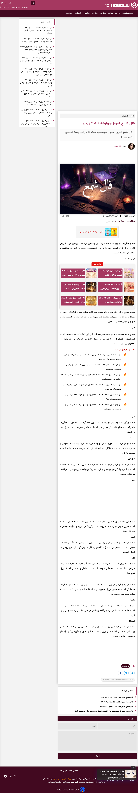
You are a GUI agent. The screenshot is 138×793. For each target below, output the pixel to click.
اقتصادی (78, 13)
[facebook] (120, 674)
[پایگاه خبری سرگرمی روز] (121, 5)
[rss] (10, 3)
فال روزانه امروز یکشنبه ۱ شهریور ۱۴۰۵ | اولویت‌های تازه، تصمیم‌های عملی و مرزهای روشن (36, 82)
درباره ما (69, 13)
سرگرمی (103, 13)
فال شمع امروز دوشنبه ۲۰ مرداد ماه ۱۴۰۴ (117, 697)
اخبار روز (95, 13)
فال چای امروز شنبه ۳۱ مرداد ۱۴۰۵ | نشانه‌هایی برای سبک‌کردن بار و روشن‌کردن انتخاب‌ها (110, 300)
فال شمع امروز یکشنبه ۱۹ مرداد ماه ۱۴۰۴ (117, 702)
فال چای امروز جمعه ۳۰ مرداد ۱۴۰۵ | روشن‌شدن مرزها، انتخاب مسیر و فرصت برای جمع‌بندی (93, 407)
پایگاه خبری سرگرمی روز (124, 221)
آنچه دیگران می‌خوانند (122, 349)
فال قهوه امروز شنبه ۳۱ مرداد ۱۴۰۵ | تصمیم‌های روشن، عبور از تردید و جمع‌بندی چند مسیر (93, 367)
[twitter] (126, 674)
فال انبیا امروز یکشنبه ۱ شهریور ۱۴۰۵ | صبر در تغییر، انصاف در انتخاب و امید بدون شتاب (110, 287)
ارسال (97, 756)
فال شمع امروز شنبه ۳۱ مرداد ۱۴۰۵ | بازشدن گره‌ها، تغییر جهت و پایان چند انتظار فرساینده (73, 300)
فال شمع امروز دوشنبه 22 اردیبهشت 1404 (116, 706)
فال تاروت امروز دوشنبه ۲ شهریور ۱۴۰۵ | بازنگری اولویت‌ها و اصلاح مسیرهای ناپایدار (111, 273)
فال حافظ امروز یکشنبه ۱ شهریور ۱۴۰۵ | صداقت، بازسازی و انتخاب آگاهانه (37, 103)
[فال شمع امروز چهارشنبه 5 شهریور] (132, 674)
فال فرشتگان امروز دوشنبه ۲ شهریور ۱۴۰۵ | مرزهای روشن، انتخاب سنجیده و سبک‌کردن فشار (73, 273)
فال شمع (125, 666)
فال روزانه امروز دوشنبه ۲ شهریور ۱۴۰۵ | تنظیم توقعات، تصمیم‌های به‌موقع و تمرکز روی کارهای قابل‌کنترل (36, 71)
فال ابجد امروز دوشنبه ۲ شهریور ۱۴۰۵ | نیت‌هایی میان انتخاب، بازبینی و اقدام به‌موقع (112, 774)
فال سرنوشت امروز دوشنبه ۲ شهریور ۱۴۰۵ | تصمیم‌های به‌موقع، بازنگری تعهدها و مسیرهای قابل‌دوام (92, 357)
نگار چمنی (117, 146)
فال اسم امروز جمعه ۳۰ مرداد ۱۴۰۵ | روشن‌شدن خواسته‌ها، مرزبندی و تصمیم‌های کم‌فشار (93, 397)
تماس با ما (73, 770)
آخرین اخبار (46, 22)
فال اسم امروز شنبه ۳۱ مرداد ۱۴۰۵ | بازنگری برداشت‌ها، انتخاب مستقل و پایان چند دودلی (73, 287)
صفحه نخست (128, 13)
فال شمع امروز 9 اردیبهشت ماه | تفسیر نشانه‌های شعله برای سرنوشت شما (104, 711)
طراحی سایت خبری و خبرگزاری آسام (68, 789)
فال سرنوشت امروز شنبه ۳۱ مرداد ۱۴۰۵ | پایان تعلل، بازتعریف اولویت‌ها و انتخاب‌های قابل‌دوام (92, 387)
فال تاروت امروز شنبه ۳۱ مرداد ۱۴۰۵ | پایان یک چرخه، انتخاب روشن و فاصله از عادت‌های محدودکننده (91, 377)
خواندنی (87, 13)
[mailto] (67, 216)
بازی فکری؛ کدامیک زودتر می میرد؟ (91, 232)
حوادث (110, 13)
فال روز (117, 13)
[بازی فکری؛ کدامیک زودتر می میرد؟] (110, 232)
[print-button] (63, 216)
